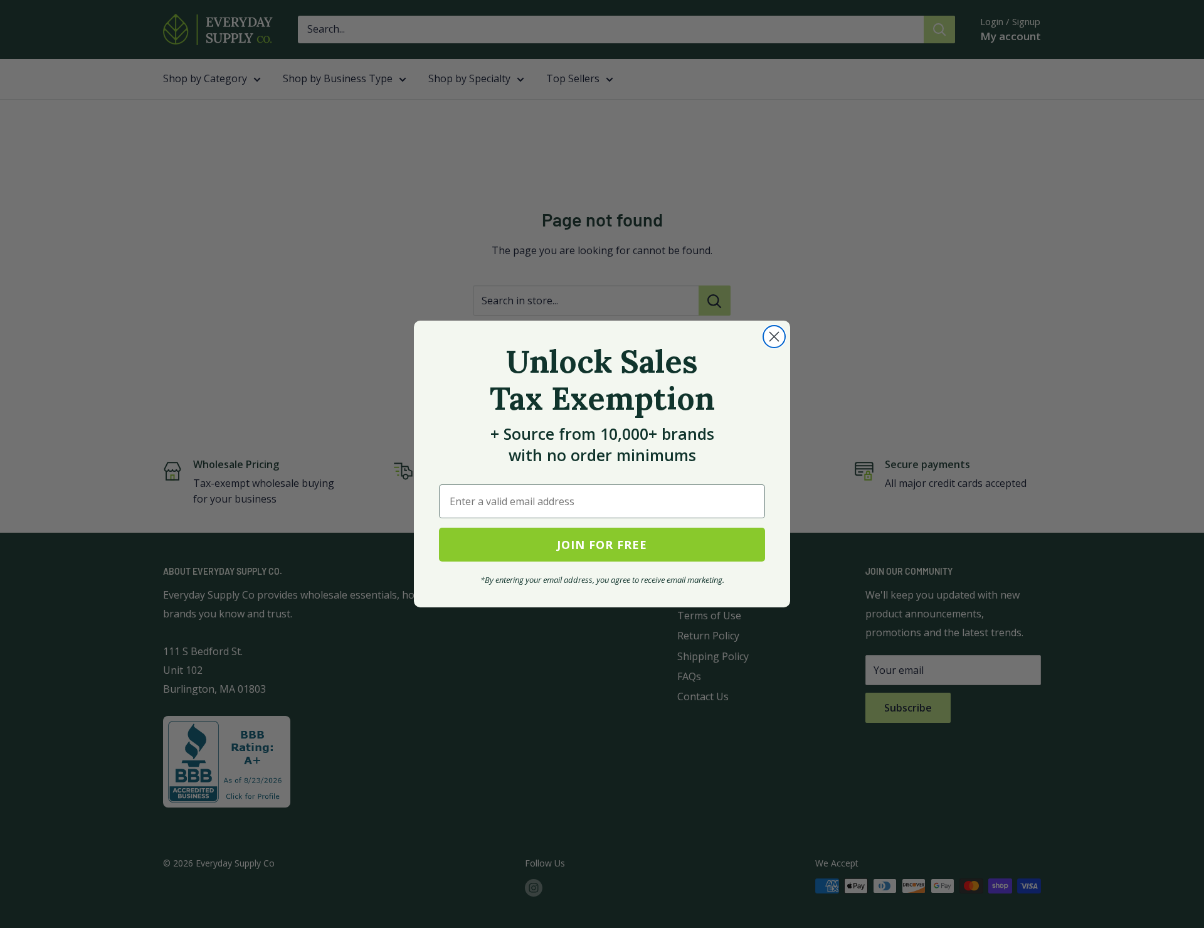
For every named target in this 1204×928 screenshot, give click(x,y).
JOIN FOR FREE (602, 544)
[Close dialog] (774, 337)
